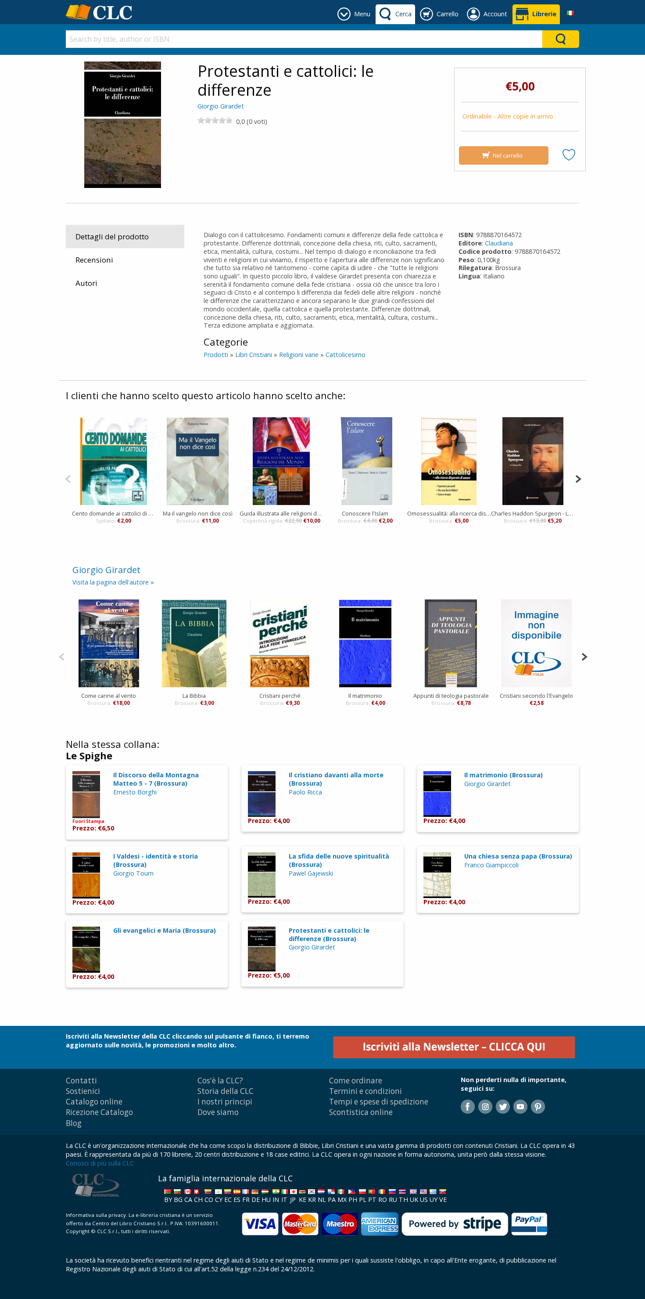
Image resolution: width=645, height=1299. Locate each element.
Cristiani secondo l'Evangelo (536, 696)
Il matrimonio (365, 696)
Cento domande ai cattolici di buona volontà (114, 513)
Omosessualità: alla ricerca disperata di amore (449, 513)
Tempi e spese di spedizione (378, 1102)
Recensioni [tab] (94, 260)
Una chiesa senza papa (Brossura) (518, 856)
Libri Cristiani (253, 354)
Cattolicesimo (346, 354)
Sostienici (83, 1091)
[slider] (215, 120)
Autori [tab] (86, 283)
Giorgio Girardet (220, 106)
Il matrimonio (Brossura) (503, 775)
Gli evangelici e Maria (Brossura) (164, 930)
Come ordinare (355, 1080)
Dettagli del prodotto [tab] (112, 236)
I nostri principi (224, 1102)
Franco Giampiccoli (491, 865)
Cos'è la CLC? (220, 1080)
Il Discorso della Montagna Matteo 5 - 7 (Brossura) (156, 779)
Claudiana (499, 243)
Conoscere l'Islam (365, 513)
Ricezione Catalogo (99, 1112)
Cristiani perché (280, 696)
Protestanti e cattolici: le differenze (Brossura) (329, 934)
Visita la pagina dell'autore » (113, 582)
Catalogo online (94, 1102)
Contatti (81, 1080)
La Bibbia (194, 696)
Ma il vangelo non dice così (198, 513)
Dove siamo (218, 1112)
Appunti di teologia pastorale (451, 696)
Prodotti (216, 354)
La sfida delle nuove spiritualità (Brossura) (339, 860)
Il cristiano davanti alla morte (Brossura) (336, 779)
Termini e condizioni (365, 1091)
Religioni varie (299, 354)
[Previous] (67, 478)
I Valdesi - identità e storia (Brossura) (155, 860)
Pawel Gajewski (311, 873)
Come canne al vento (108, 696)
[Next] (578, 478)
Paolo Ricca (305, 792)
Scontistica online (361, 1112)
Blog (74, 1123)
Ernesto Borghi (135, 792)
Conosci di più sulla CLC (100, 1163)
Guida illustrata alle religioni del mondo (281, 513)
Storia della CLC (225, 1091)
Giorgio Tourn (133, 873)
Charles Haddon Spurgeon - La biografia (533, 513)
